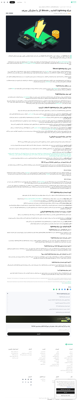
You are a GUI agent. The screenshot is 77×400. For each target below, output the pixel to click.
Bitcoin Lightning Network (63, 61)
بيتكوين (7, 13)
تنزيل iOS (43, 380)
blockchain (48, 81)
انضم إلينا (70, 353)
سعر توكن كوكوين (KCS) (14, 356)
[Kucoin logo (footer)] (68, 344)
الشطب (44, 362)
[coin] (31, 385)
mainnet (13, 88)
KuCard (57, 353)
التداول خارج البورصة (55, 364)
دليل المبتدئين (43, 351)
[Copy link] (53, 289)
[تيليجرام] (28, 379)
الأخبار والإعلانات (69, 356)
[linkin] (28, 382)
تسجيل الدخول (19, 2)
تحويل (58, 351)
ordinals (47, 174)
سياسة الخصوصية (69, 367)
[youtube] (25, 379)
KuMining (57, 359)
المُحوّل (58, 362)
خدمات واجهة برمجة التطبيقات (27, 353)
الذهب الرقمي (30, 114)
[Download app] (4, 2)
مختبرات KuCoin (69, 359)
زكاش (42, 129)
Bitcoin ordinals (32, 63)
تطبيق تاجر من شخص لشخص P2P (26, 354)
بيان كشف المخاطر (69, 368)
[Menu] (1, 2)
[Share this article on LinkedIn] (67, 289)
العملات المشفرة (62, 6)
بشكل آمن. (31, 200)
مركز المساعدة (42, 353)
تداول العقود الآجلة (56, 356)
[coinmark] (23, 382)
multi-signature (26, 97)
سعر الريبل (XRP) (15, 354)
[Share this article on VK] (59, 289)
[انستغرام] (25, 382)
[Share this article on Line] (56, 289)
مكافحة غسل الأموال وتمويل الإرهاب (66, 370)
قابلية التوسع (11, 13)
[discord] (23, 379)
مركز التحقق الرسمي (41, 359)
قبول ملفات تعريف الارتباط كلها (65, 389)
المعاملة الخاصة (42, 361)
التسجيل (38, 333)
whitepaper (55, 88)
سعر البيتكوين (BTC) (14, 351)
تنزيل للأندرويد (43, 379)
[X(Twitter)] (31, 379)
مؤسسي (30, 351)
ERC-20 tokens (41, 181)
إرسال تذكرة (43, 354)
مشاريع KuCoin (69, 361)
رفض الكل (65, 392)
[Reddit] (31, 382)
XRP (49, 129)
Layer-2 (47, 71)
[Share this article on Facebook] (65, 289)
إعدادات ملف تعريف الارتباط (65, 395)
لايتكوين (54, 129)
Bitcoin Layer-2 (59, 103)
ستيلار (52, 129)
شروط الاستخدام (69, 365)
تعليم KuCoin (69, 6)
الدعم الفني (43, 356)
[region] (65, 389)
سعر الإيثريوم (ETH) (14, 353)
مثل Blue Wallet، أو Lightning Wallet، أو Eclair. (34, 198)
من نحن (71, 351)
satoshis (27, 172)
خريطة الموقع (43, 364)
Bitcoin (29, 61)
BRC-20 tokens (25, 63)
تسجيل (12, 2)
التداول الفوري (56, 354)
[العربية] (7, 2)
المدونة (71, 354)
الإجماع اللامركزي (42, 117)
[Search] (25, 2)
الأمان (71, 364)
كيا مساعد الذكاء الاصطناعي (54, 365)
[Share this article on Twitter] (70, 289)
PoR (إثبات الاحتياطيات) (68, 362)
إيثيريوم (46, 129)
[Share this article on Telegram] (62, 289)
